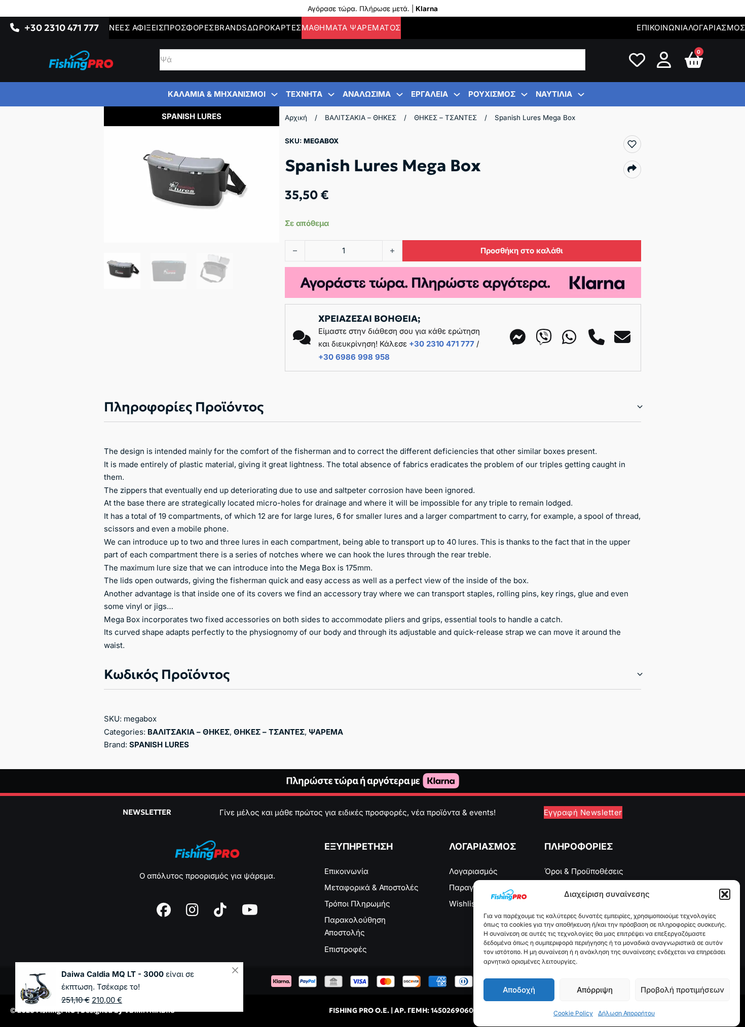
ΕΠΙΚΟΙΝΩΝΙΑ (662, 27)
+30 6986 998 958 (354, 357)
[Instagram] (192, 910)
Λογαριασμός (473, 871)
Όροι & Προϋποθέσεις (583, 871)
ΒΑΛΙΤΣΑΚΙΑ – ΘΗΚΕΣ (360, 117)
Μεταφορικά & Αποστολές (371, 887)
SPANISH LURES (159, 744)
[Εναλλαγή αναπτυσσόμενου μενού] (14, 27)
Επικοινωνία (346, 871)
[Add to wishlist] (632, 143)
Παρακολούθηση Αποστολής (355, 926)
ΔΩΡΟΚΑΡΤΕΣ (274, 27)
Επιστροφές (345, 949)
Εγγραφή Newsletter (583, 812)
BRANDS (230, 27)
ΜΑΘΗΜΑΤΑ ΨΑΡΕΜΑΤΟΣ (351, 27)
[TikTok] (220, 910)
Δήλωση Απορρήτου (626, 1013)
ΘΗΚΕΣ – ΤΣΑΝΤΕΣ (445, 117)
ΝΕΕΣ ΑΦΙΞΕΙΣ (136, 27)
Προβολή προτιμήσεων (682, 990)
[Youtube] (250, 910)
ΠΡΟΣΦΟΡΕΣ (189, 27)
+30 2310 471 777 (61, 27)
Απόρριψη (595, 990)
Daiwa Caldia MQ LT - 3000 (112, 974)
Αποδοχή (519, 990)
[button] (725, 894)
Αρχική (296, 117)
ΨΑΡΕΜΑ (326, 732)
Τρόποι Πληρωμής (357, 903)
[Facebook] (163, 910)
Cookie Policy (573, 1013)
